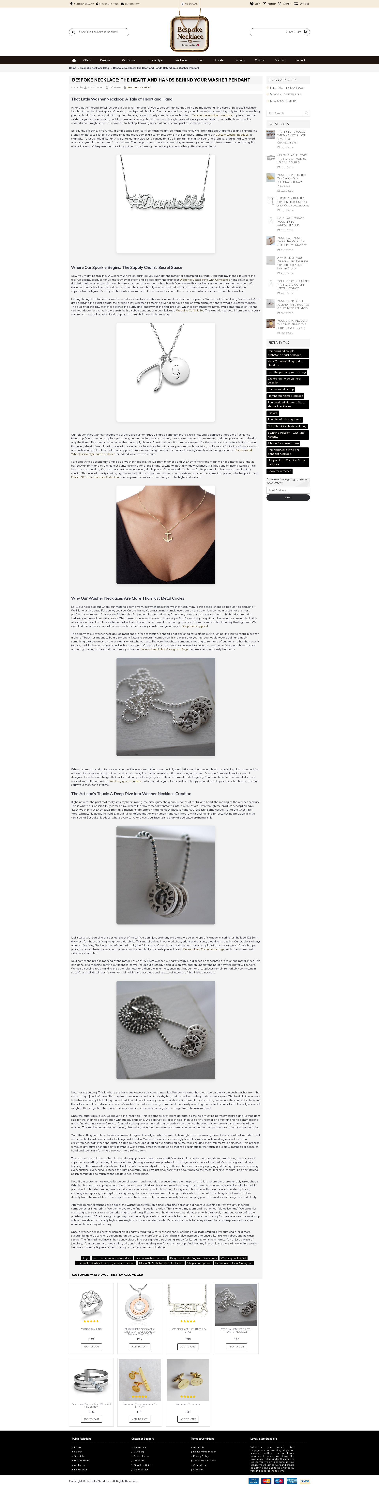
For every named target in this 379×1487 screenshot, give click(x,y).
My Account (140, 1447)
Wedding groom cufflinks (125, 781)
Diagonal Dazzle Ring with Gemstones (205, 279)
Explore (273, 413)
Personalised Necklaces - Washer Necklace (236, 1330)
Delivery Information (204, 1451)
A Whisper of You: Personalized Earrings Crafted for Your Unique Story (292, 263)
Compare (139, 1460)
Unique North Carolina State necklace (286, 462)
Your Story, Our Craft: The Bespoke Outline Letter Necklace (293, 285)
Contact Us (199, 1465)
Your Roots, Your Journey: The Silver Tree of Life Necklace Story (293, 304)
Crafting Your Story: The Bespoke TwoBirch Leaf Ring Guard (292, 159)
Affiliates (79, 1465)
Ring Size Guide (143, 1465)
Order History (141, 1456)
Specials (79, 1456)
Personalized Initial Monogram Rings (164, 649)
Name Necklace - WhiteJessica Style (188, 1330)
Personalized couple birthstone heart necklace (284, 353)
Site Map (198, 1469)
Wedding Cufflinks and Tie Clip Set (140, 1405)
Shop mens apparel (195, 626)
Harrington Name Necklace (285, 396)
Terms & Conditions (204, 1460)
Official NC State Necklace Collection (95, 477)
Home (72, 68)
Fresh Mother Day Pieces (287, 87)
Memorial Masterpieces (285, 94)
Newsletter (80, 1469)
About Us (198, 1447)
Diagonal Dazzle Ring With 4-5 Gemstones (91, 1405)
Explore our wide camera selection (284, 380)
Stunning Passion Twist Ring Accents (286, 434)
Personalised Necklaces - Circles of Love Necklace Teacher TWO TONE (140, 1332)
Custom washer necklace (232, 134)
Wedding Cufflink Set (190, 310)
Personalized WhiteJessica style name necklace (106, 1263)
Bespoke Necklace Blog (94, 68)
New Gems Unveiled (283, 101)
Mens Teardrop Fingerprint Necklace (285, 363)
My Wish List (141, 1469)
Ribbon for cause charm (283, 443)
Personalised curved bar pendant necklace (283, 452)
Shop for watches (279, 471)
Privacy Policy (201, 1456)
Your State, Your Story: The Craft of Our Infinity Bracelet (292, 242)
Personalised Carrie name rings (203, 949)
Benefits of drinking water (284, 419)
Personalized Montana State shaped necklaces (286, 404)
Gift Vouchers (81, 1460)
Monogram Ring (91, 1329)
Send (288, 497)
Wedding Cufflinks (188, 1404)
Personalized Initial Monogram (233, 1263)
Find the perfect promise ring (287, 372)
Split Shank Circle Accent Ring (287, 426)
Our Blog (139, 1451)
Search (78, 1451)
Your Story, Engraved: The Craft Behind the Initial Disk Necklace (292, 324)
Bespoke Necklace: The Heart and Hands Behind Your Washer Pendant (156, 68)
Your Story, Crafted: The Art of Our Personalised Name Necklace (291, 180)
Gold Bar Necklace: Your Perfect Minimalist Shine (290, 222)
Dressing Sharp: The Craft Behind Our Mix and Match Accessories (293, 202)
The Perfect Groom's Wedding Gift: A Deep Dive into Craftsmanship (291, 137)
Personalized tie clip (281, 389)
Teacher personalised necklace (212, 115)
